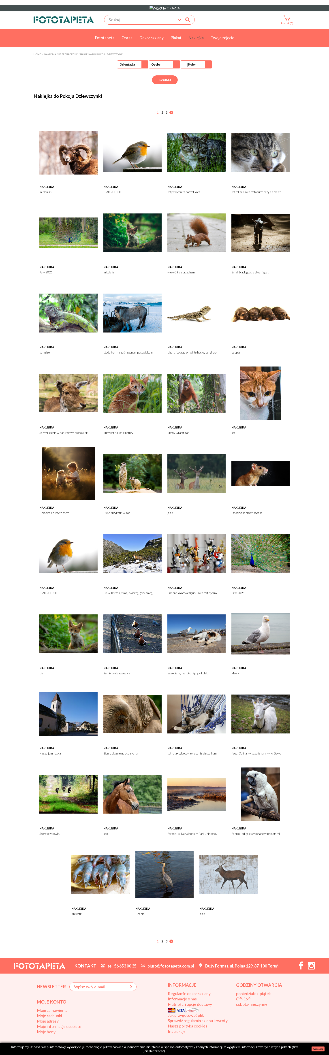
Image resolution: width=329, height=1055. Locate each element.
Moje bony (46, 1031)
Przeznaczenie (68, 54)
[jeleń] (196, 473)
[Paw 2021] (68, 232)
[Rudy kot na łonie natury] (132, 393)
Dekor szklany (151, 38)
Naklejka (196, 38)
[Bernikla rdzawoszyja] (132, 633)
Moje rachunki (49, 1015)
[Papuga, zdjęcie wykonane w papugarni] (260, 794)
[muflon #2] (68, 152)
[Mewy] (260, 633)
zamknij (318, 1049)
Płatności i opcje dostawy (190, 1004)
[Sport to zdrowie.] (68, 794)
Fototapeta (105, 38)
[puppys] (260, 312)
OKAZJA (173, 8)
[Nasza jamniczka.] (68, 713)
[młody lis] (132, 232)
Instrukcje (177, 1031)
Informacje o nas (182, 998)
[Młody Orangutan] (196, 393)
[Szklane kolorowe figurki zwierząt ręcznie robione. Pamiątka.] (196, 553)
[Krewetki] (100, 874)
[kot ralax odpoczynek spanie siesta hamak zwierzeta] (196, 713)
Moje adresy (48, 1021)
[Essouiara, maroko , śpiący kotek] (196, 633)
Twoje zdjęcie (222, 38)
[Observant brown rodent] (260, 473)
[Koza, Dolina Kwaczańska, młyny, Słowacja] (260, 713)
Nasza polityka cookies (187, 1025)
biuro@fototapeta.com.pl (170, 965)
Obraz (127, 38)
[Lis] (68, 633)
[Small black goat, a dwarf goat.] (260, 232)
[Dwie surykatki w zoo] (132, 473)
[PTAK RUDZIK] (132, 152)
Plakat (176, 38)
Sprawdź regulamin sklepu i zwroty (198, 1020)
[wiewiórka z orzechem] (196, 232)
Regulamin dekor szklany (189, 993)
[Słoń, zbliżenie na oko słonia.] (132, 713)
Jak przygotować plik (186, 1015)
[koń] (132, 794)
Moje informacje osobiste (59, 1026)
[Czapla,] (164, 874)
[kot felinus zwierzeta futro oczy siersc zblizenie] (260, 152)
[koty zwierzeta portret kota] (196, 152)
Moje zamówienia (52, 1010)
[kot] (260, 393)
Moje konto (51, 1001)
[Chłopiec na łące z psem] (68, 473)
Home (37, 54)
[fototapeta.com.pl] (64, 19)
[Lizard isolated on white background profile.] (196, 312)
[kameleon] (68, 312)
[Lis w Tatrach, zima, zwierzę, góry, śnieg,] (132, 553)
